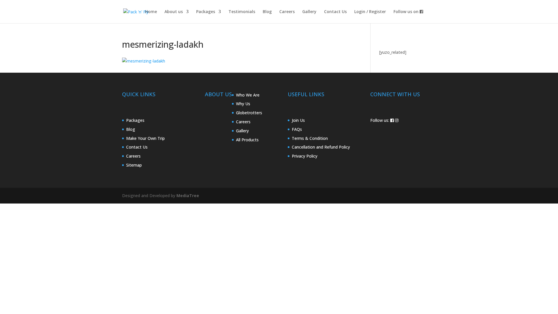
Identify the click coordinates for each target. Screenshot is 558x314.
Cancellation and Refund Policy (321, 147)
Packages (205, 12)
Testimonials (241, 12)
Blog (267, 12)
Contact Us (335, 12)
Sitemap (134, 165)
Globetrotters (249, 112)
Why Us (243, 103)
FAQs (297, 129)
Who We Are (248, 95)
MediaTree (187, 195)
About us (173, 12)
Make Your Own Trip (145, 138)
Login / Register (370, 12)
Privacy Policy (304, 156)
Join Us (298, 120)
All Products (247, 139)
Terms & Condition (310, 138)
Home (151, 12)
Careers (287, 12)
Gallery (309, 12)
